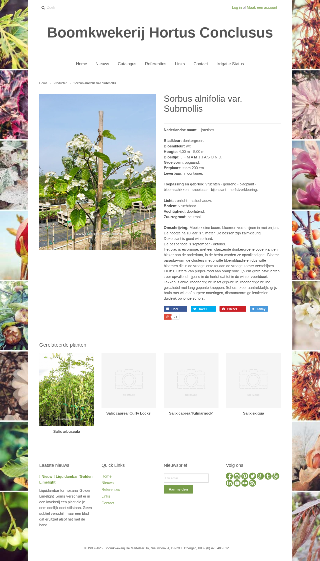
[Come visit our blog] (268, 477)
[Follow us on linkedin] (229, 484)
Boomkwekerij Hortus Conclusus (160, 32)
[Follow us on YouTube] (237, 484)
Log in (237, 7)
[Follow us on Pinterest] (244, 477)
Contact (108, 503)
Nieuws (108, 483)
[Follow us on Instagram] (237, 477)
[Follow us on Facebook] (229, 477)
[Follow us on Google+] (260, 477)
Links (106, 496)
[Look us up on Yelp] (276, 477)
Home (107, 476)
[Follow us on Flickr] (244, 484)
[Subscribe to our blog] (252, 484)
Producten (61, 83)
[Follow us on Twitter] (252, 477)
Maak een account (262, 7)
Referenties (111, 489)
